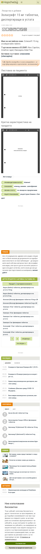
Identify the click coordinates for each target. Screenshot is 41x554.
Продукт (12, 284)
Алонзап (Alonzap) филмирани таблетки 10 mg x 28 (20, 299)
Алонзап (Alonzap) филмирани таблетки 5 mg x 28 (20, 303)
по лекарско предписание (27, 190)
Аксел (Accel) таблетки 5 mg (18, 413)
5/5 (12, 36)
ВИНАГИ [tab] (7, 409)
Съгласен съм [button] (20, 543)
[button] (21, 2)
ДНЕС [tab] (14, 409)
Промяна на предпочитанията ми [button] (20, 548)
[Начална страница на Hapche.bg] (9, 3)
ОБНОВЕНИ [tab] (17, 363)
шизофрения (32, 186)
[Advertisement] (20, 227)
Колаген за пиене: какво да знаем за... (22, 460)
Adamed (27, 182)
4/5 (9, 36)
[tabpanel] (20, 382)
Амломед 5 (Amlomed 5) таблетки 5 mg (21, 434)
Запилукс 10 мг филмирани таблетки (16, 313)
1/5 (2, 36)
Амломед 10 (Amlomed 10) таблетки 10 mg (23, 427)
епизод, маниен (20, 186)
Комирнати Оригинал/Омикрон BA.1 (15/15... (23, 367)
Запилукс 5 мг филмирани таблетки (15, 322)
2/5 (5, 36)
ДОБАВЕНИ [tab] (8, 363)
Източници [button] (7, 177)
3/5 (7, 36)
